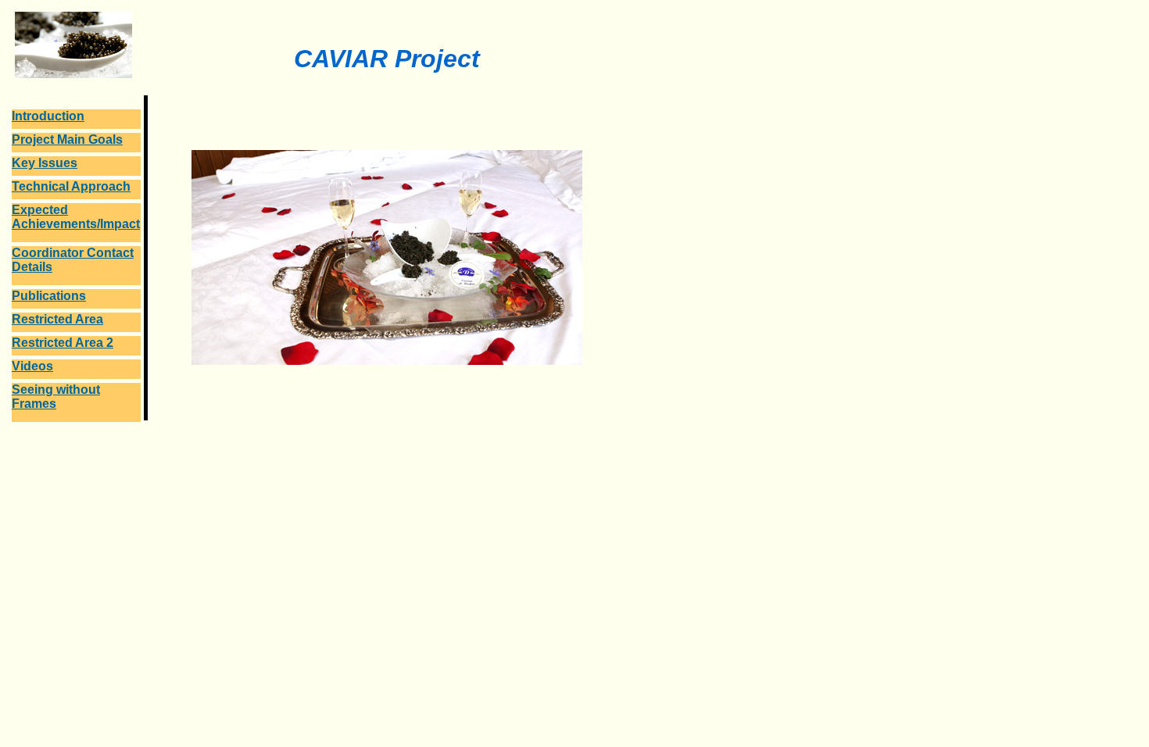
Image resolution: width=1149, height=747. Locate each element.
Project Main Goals (67, 139)
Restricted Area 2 (62, 342)
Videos (32, 366)
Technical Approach (71, 186)
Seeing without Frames (56, 396)
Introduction (48, 116)
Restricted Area (57, 319)
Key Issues (44, 163)
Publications (49, 295)
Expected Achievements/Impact (76, 217)
